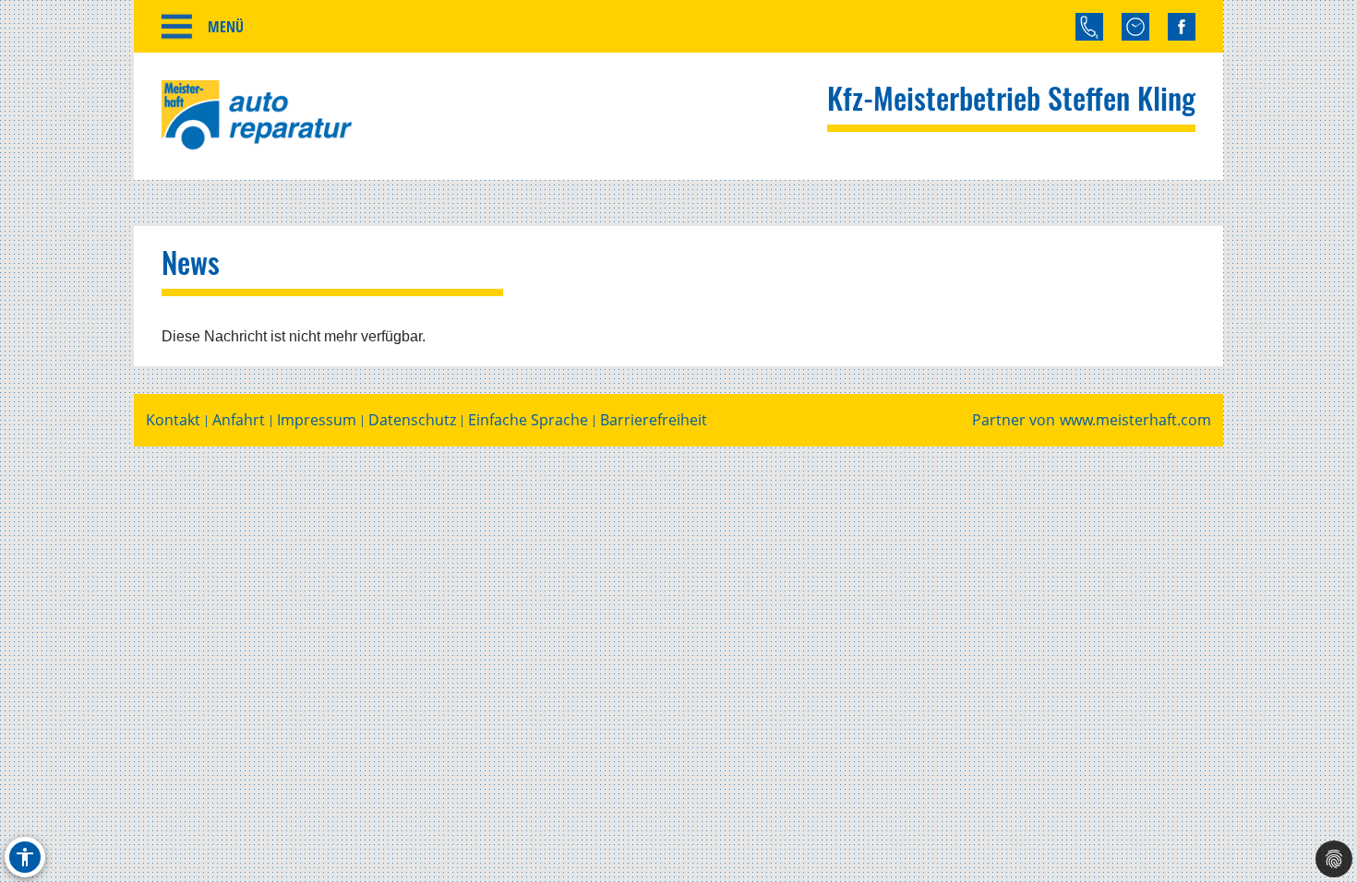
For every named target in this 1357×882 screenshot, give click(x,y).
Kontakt (173, 420)
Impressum (316, 420)
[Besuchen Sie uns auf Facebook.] (1181, 27)
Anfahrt (238, 420)
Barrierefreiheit (653, 420)
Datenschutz (412, 420)
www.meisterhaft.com (1135, 420)
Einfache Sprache (528, 420)
